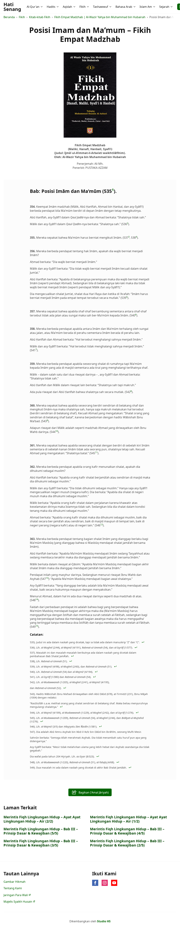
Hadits (51, 7)
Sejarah (164, 7)
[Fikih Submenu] (88, 6)
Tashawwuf (100, 7)
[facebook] (95, 883)
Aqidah (67, 7)
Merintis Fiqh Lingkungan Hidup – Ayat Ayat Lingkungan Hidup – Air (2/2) (42, 819)
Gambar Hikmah (14, 882)
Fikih (82, 7)
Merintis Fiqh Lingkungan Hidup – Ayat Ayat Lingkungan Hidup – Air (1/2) (128, 819)
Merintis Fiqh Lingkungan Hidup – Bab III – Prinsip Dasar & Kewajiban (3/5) (41, 843)
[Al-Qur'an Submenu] (42, 6)
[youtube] (114, 883)
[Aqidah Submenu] (74, 6)
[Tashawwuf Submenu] (110, 6)
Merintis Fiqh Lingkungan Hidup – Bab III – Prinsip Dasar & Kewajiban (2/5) (127, 843)
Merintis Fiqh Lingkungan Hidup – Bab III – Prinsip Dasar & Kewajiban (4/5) (127, 831)
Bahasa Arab (123, 7)
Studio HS (104, 921)
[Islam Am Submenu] (154, 6)
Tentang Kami (13, 888)
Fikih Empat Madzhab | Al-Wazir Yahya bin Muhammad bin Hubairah (99, 17)
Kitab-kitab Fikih (39, 17)
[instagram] (105, 883)
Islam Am (146, 7)
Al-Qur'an (33, 7)
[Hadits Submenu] (58, 6)
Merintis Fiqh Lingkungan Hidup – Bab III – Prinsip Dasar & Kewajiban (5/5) (41, 831)
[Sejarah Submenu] (172, 6)
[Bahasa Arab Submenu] (134, 6)
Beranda (9, 17)
